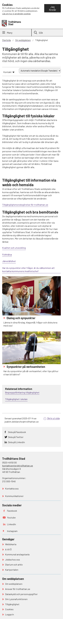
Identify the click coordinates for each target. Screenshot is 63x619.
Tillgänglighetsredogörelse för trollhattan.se (25, 204)
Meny (9, 32)
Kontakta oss (12, 488)
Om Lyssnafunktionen (16, 599)
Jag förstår (52, 8)
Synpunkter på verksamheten (25, 366)
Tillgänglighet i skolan (16, 399)
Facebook (12, 510)
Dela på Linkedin (16, 442)
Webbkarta (10, 544)
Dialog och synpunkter (20, 318)
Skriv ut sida (53, 418)
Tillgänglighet (12, 604)
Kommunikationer (14, 496)
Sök (41, 32)
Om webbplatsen (23, 40)
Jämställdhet (9, 261)
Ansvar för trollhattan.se (17, 589)
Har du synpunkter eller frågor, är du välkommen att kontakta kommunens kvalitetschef (28, 269)
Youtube (11, 517)
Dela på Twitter (15, 437)
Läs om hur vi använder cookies (16, 13)
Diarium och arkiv (14, 564)
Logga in (9, 614)
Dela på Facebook (17, 432)
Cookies (9, 609)
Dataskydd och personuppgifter (21, 594)
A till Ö (8, 549)
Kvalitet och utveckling (14, 247)
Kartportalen (11, 569)
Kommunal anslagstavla (17, 554)
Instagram (12, 531)
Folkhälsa (7, 254)
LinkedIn (11, 524)
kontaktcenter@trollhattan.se (17, 465)
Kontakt (7, 72)
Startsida (6, 40)
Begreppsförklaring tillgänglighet (22, 392)
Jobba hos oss (12, 559)
